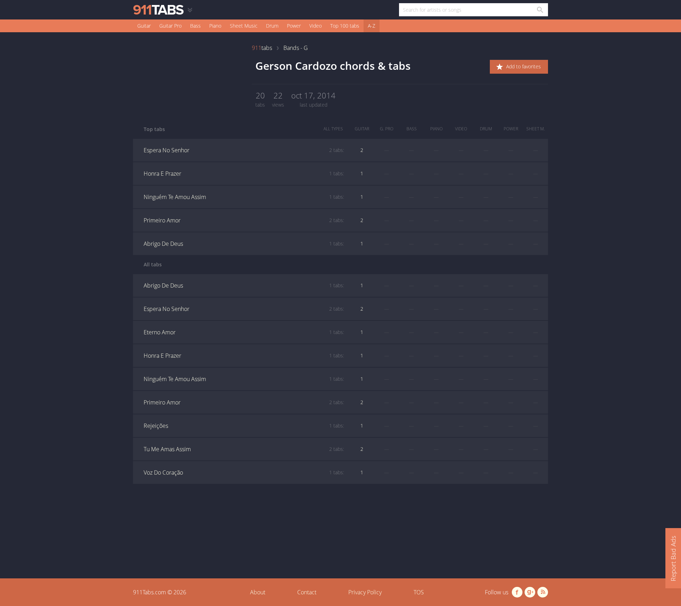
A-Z (371, 25)
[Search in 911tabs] (540, 10)
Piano (215, 25)
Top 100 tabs (344, 25)
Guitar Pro (170, 25)
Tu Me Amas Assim (244, 449)
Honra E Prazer (244, 173)
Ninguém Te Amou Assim (244, 197)
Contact (306, 592)
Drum (272, 25)
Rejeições (244, 426)
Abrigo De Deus (244, 244)
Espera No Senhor (244, 150)
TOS (419, 592)
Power (294, 25)
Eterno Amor (244, 332)
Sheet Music (244, 25)
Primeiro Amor (244, 220)
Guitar (144, 25)
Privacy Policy (365, 592)
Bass (195, 25)
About (257, 592)
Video (315, 25)
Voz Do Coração (244, 472)
